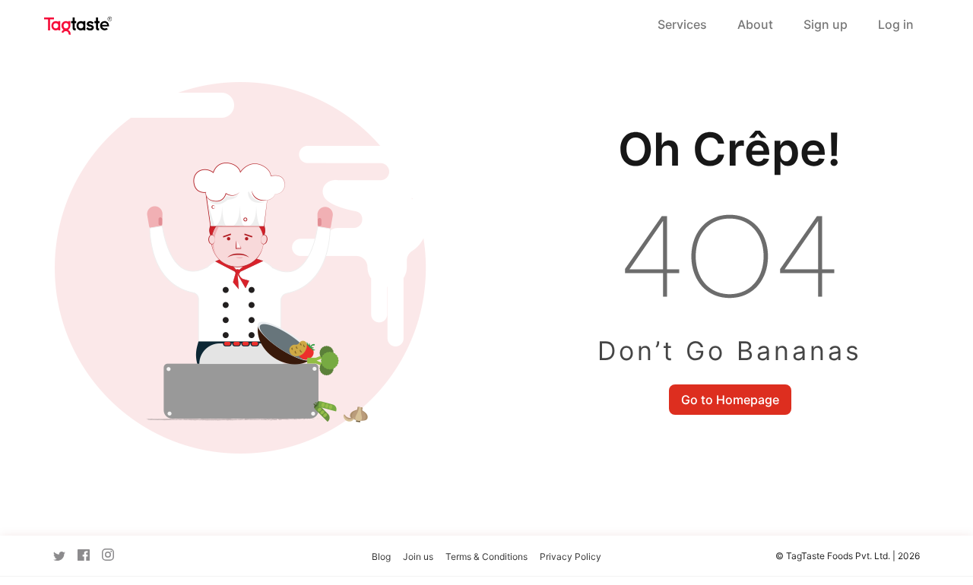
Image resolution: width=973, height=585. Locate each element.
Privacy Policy (570, 556)
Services (682, 24)
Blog (381, 556)
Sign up (825, 24)
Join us (418, 556)
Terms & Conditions (486, 556)
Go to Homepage (730, 399)
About (755, 24)
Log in (896, 24)
